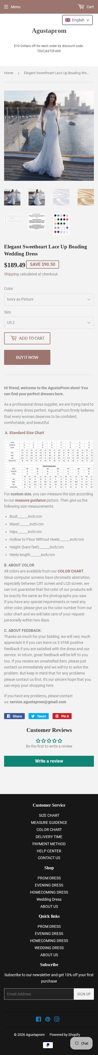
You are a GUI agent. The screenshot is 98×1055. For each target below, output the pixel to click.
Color (8, 288)
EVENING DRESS (49, 885)
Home (8, 73)
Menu (15, 7)
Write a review (49, 761)
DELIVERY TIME (49, 837)
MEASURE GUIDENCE (49, 822)
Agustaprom (49, 30)
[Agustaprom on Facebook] (38, 1020)
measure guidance (30, 500)
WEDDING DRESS (49, 948)
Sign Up (83, 994)
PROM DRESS (49, 878)
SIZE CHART (49, 815)
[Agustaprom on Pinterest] (48, 1020)
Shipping (11, 274)
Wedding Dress (49, 899)
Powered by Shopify (65, 1035)
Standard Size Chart (26, 433)
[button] (77, 20)
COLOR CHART (49, 829)
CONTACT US (49, 858)
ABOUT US (49, 906)
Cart (90, 7)
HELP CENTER (49, 851)
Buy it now (27, 357)
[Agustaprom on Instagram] (57, 1020)
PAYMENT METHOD (49, 844)
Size (7, 312)
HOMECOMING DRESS (49, 892)
